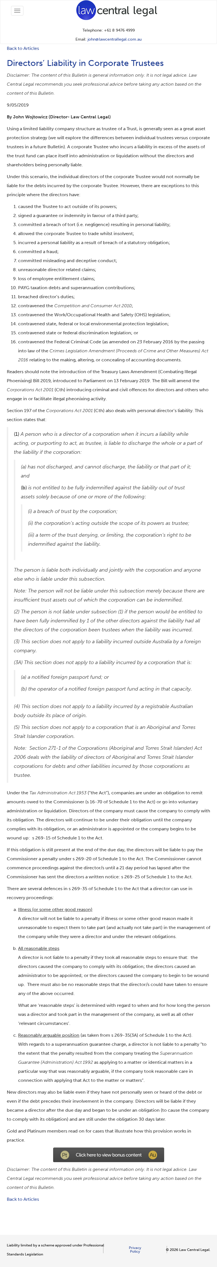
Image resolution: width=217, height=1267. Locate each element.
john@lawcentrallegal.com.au (115, 39)
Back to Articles (23, 48)
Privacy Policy (135, 1249)
